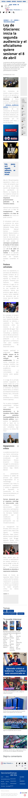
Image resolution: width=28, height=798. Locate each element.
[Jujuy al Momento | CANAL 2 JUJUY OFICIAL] (16, 766)
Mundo (24, 1)
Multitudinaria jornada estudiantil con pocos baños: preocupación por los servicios (14, 711)
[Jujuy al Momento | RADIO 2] (25, 766)
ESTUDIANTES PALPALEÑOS (8, 688)
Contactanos (22, 783)
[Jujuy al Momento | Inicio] (26, 772)
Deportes (14, 1)
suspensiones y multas (21, 628)
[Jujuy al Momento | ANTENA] (19, 766)
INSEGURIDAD (13, 783)
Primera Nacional (7, 727)
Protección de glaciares (10, 613)
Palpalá (5, 628)
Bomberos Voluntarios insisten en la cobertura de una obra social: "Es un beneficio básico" (6, 639)
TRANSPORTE (13, 781)
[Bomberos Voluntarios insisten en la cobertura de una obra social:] (5, 630)
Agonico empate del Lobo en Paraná (12, 730)
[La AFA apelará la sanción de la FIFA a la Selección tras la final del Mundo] (18, 630)
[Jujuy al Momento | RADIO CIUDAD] (25, 768)
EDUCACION (13, 778)
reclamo (12, 628)
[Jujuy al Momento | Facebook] (1, 12)
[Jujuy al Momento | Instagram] (6, 12)
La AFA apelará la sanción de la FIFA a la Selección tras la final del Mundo (19, 640)
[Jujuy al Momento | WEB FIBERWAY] (22, 766)
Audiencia (10, 611)
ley (5, 611)
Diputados (20, 613)
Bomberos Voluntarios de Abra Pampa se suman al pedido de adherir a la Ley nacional (13, 641)
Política (4, 1)
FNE (6, 783)
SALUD (11, 785)
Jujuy (2, 776)
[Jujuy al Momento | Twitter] (3, 12)
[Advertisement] (14, 599)
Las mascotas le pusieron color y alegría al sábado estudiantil (13, 692)
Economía (8, 1)
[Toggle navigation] (2, 6)
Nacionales (3, 779)
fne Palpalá (6, 746)
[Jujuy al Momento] (7, 764)
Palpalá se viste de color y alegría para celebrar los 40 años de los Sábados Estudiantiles (14, 750)
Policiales (19, 1)
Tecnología (8, 786)
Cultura (7, 781)
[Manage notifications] (25, 795)
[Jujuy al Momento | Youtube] (9, 12)
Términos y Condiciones (5, 790)
